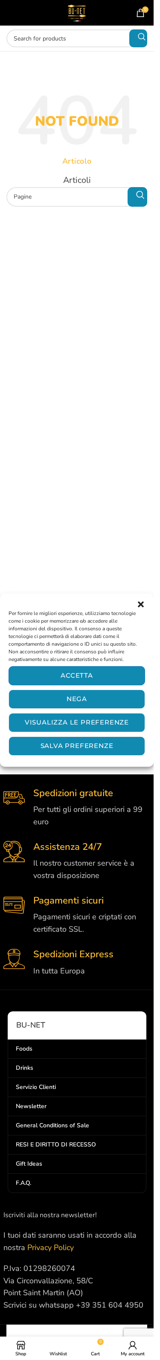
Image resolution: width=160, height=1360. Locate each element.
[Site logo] (76, 12)
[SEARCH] (138, 38)
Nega (77, 699)
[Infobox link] (77, 807)
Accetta (77, 675)
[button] (141, 604)
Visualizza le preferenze (77, 722)
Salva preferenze (77, 746)
